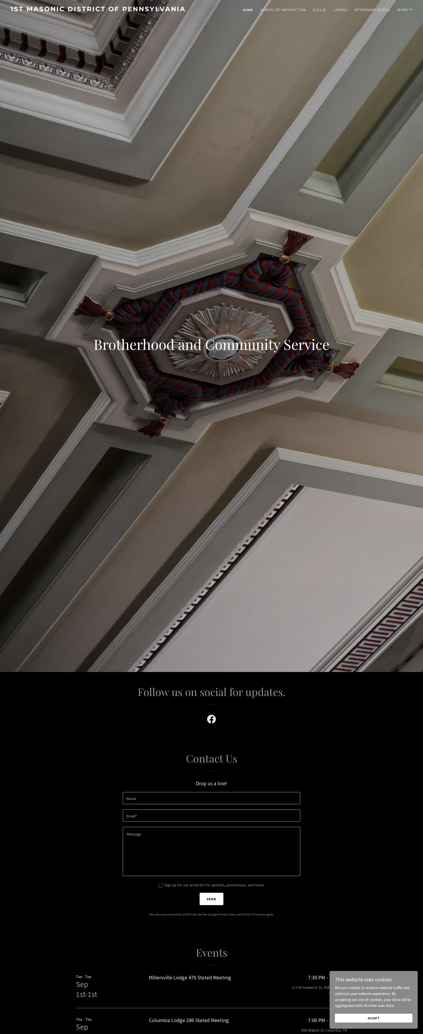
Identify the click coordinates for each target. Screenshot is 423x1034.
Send (211, 899)
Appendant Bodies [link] (373, 9)
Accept (374, 1018)
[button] (405, 9)
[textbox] (211, 798)
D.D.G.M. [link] (320, 9)
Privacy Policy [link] (227, 914)
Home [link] (248, 9)
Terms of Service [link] (254, 914)
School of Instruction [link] (283, 9)
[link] (109, 9)
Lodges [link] (341, 9)
